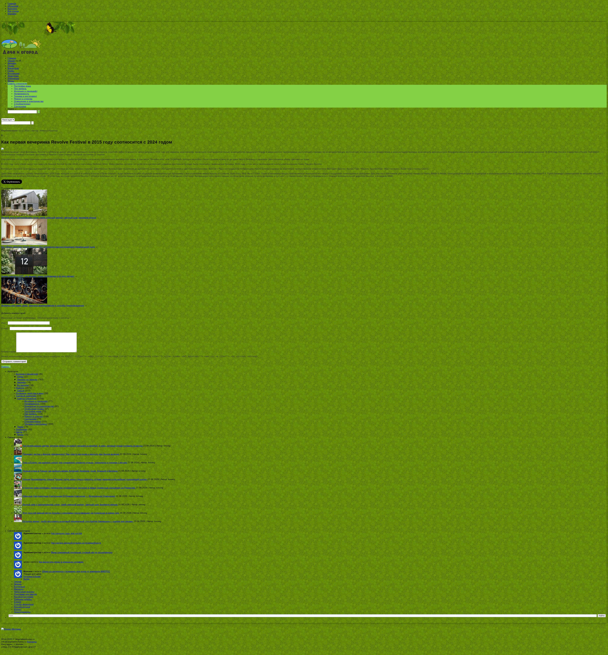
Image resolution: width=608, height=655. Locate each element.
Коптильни (19, 586)
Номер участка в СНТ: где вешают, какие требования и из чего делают (37, 276)
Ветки (26, 579)
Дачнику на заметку (27, 379)
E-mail (5, 328)
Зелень (17, 584)
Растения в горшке (23, 596)
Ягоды (11, 81)
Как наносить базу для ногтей (66, 533)
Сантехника (20, 106)
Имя (4, 323)
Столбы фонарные (24, 604)
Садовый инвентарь (26, 396)
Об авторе (13, 6)
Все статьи (13, 11)
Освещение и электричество (29, 101)
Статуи (17, 601)
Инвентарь (13, 76)
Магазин (12, 13)
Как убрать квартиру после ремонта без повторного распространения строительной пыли (48, 247)
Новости (20, 388)
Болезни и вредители (27, 374)
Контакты (12, 8)
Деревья (12, 63)
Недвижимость (21, 93)
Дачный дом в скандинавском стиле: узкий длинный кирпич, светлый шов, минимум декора (48, 217)
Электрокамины (22, 612)
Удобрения (13, 78)
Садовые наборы (23, 599)
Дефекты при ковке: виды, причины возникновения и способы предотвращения (42, 305)
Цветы (19, 432)
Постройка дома (22, 86)
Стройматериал (22, 104)
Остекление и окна (34, 409)
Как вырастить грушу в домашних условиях (61, 562)
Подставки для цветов (25, 594)
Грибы (11, 71)
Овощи (11, 60)
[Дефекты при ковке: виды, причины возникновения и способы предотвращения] (24, 303)
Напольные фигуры (24, 591)
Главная (12, 3)
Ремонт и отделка (23, 98)
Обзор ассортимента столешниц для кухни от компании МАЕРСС (76, 571)
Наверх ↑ (6, 366)
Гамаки (17, 581)
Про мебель (20, 88)
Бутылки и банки (32, 576)
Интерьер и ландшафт (25, 91)
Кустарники (13, 73)
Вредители (13, 68)
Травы (11, 65)
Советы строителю (17, 83)
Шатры (17, 609)
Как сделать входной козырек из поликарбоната (76, 543)
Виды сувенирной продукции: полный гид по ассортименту (81, 552)
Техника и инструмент (25, 96)
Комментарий (8, 351)
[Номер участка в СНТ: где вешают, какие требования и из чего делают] (24, 273)
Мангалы (18, 589)
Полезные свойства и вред (30, 393)
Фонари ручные (22, 607)
